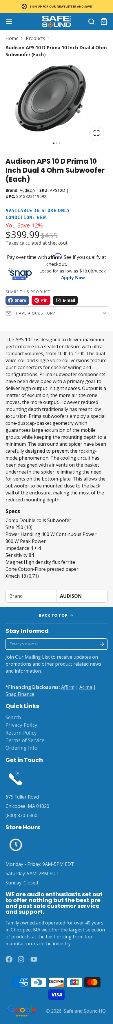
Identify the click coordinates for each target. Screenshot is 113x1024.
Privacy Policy (21, 724)
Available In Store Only (38, 210)
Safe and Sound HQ (85, 1011)
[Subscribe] (102, 644)
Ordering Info (21, 747)
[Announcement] (56, 6)
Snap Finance (20, 694)
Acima (85, 687)
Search (13, 717)
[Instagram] (21, 959)
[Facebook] (9, 959)
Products (35, 38)
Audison (27, 190)
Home (12, 38)
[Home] (56, 22)
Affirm (67, 687)
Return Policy (21, 732)
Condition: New (26, 217)
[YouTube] (33, 959)
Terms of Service (25, 740)
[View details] (16, 777)
